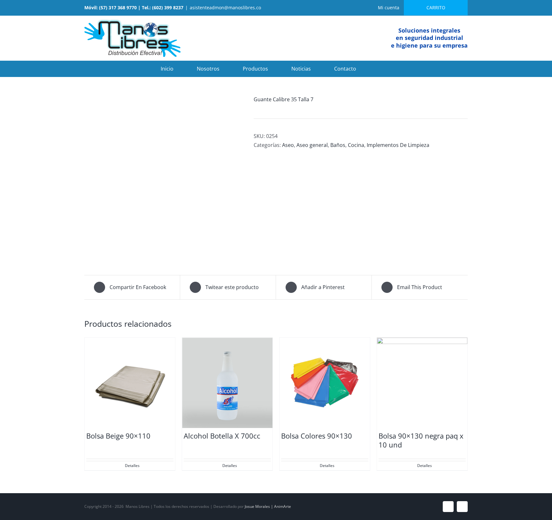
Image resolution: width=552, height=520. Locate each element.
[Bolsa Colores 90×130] (325, 383)
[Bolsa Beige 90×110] (130, 383)
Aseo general (312, 145)
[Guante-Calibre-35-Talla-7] (164, 176)
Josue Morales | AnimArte (268, 506)
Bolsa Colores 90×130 (316, 435)
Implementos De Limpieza (398, 145)
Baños (337, 145)
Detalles (132, 465)
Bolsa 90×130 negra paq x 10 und (421, 440)
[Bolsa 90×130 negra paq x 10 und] (422, 383)
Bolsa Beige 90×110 (118, 435)
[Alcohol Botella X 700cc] (227, 383)
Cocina (356, 145)
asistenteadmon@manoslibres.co (225, 7)
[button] (381, 69)
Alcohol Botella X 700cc (222, 435)
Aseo (288, 145)
